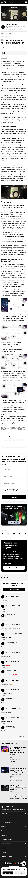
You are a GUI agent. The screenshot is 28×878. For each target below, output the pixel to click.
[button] (14, 53)
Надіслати (14, 497)
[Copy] (25, 533)
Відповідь (3, 602)
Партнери (20, 873)
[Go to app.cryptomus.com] (8, 2)
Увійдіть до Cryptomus (13, 589)
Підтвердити (8, 873)
